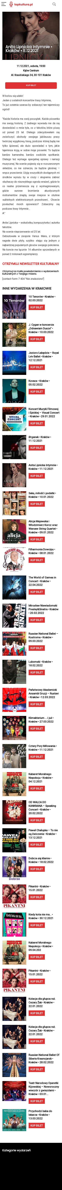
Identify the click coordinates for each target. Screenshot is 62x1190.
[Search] (54, 4)
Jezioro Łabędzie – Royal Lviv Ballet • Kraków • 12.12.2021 (44, 356)
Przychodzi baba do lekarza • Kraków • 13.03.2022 (40, 1114)
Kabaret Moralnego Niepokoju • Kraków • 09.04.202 (41, 946)
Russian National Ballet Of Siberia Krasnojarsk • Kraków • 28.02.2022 (44, 1058)
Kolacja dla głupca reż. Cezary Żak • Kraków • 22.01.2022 (42, 1002)
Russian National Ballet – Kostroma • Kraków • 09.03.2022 (43, 637)
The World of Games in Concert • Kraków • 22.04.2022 (42, 581)
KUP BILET (37, 307)
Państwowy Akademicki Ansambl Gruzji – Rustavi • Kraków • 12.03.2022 (44, 693)
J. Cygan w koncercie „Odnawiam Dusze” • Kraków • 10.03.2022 (41, 328)
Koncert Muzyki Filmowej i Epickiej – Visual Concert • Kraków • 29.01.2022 (44, 412)
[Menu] (4, 4)
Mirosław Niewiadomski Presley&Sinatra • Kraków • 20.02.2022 (44, 609)
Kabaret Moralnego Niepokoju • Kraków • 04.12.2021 (41, 777)
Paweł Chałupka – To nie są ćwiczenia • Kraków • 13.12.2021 (43, 834)
